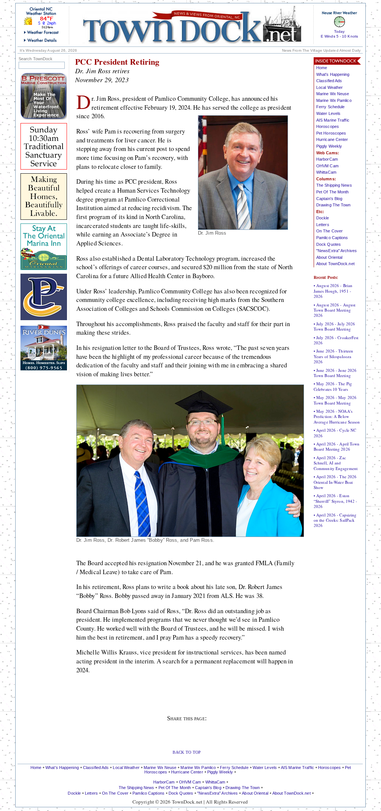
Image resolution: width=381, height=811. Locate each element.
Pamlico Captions (332, 237)
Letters (322, 224)
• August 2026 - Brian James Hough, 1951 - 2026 (333, 291)
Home (321, 67)
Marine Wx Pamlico (334, 100)
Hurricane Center (332, 139)
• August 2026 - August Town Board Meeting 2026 (334, 310)
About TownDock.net (335, 263)
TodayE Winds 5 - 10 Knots (339, 33)
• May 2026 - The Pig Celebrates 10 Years (333, 386)
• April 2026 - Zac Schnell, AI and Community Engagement (336, 463)
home (192, 24)
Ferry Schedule (330, 106)
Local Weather (329, 87)
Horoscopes (327, 126)
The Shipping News (334, 185)
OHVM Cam (327, 166)
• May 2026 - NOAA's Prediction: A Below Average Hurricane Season (337, 416)
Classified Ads (329, 80)
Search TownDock (36, 59)
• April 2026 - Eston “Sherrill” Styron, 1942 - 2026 (336, 501)
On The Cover (329, 231)
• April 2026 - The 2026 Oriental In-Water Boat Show (335, 482)
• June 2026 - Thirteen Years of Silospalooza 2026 (333, 356)
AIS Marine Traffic (332, 120)
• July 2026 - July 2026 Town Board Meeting (334, 326)
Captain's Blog (329, 198)
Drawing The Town (333, 205)
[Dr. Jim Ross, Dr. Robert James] (190, 534)
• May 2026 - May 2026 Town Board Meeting (335, 400)
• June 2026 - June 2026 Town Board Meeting (335, 372)
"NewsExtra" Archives (336, 250)
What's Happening (333, 74)
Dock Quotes (328, 244)
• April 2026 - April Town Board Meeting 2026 (337, 446)
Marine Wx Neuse (332, 93)
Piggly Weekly (329, 146)
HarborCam (327, 159)
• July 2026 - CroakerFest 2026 (336, 340)
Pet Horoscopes (331, 133)
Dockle (322, 218)
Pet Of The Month (332, 192)
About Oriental (329, 257)
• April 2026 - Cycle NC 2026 (335, 432)
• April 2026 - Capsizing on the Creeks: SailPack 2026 (335, 520)
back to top (187, 752)
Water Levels (328, 113)
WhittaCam (326, 172)
